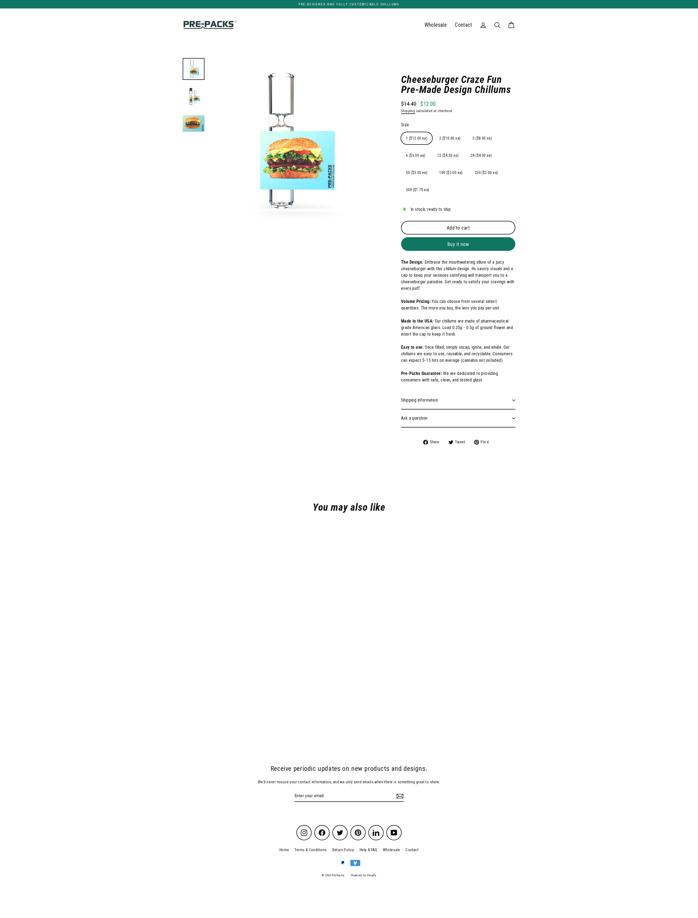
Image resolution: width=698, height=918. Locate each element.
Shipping (408, 111)
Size (405, 124)
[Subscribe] (399, 796)
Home (284, 850)
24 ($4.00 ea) (481, 155)
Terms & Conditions (310, 850)
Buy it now (458, 244)
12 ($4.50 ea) (448, 155)
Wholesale (436, 25)
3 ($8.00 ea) (482, 138)
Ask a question (414, 418)
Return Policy (343, 850)
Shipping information (419, 400)
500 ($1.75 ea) (417, 190)
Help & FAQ (368, 850)
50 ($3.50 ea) (416, 172)
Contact (463, 25)
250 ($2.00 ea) (486, 172)
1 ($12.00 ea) (416, 138)
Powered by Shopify (363, 875)
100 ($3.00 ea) (451, 172)
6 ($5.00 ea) (415, 155)
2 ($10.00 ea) (450, 138)
